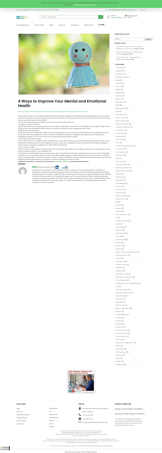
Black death (120, 102)
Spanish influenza (122, 330)
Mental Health (46, 112)
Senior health (120, 305)
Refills (51, 25)
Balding (118, 90)
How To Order (21, 421)
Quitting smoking (122, 289)
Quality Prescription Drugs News (127, 283)
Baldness (119, 93)
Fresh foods (120, 189)
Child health (120, 130)
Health (38, 112)
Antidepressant (121, 77)
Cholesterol (120, 133)
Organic (118, 258)
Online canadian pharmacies (126, 252)
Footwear (119, 186)
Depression (120, 155)
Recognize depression (123, 293)
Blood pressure (121, 108)
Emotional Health (28, 112)
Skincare (119, 311)
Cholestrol (119, 136)
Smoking (119, 324)
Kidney (118, 224)
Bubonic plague (121, 121)
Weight (118, 361)
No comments (82, 112)
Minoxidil (119, 236)
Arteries (118, 83)
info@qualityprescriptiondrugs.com (122, 10)
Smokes (118, 321)
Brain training (120, 114)
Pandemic (119, 268)
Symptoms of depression (125, 343)
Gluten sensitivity (122, 196)
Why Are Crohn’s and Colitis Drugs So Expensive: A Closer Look (129, 48)
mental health (71, 112)
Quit (117, 286)
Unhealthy (119, 355)
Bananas (119, 96)
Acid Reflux (119, 68)
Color (118, 143)
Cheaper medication (123, 127)
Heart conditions (122, 214)
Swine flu (119, 340)
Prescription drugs (122, 274)
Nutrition (119, 246)
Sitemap (51, 427)
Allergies (119, 71)
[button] (5, 448)
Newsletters (120, 240)
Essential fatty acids (123, 171)
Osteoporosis (120, 261)
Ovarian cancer (121, 265)
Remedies (119, 302)
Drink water (120, 161)
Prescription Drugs (22, 415)
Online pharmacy (122, 255)
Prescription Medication (124, 277)
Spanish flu (119, 327)
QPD (19, 112)
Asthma (118, 86)
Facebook (58, 161)
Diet (117, 158)
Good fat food (121, 199)
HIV (117, 218)
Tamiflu (118, 346)
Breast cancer (121, 118)
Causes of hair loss (122, 124)
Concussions (120, 149)
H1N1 (117, 202)
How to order (39, 25)
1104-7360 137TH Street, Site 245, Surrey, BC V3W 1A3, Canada (95, 410)
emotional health (59, 112)
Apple (118, 80)
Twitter (65, 161)
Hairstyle (119, 208)
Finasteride (120, 180)
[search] (100, 17)
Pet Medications (21, 418)
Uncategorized (121, 352)
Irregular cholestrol (122, 221)
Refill (102, 25)
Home (18, 409)
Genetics (119, 193)
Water (118, 358)
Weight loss (120, 364)
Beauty (118, 99)
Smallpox (119, 318)
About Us (62, 25)
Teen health (120, 349)
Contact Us (75, 25)
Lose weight (120, 227)
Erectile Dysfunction (123, 168)
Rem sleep (120, 299)
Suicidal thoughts (122, 333)
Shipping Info (53, 408)
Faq (50, 411)
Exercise (118, 174)
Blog (117, 105)
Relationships (120, 296)
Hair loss (119, 205)
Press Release (53, 418)
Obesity (118, 249)
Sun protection (121, 336)
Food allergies (121, 183)
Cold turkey (120, 140)
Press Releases (121, 280)
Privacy (51, 421)
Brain (117, 111)
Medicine (119, 230)
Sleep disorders (121, 314)
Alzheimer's (120, 74)
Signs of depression (123, 308)
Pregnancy (119, 271)
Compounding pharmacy (124, 146)
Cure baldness (121, 152)
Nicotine (119, 243)
